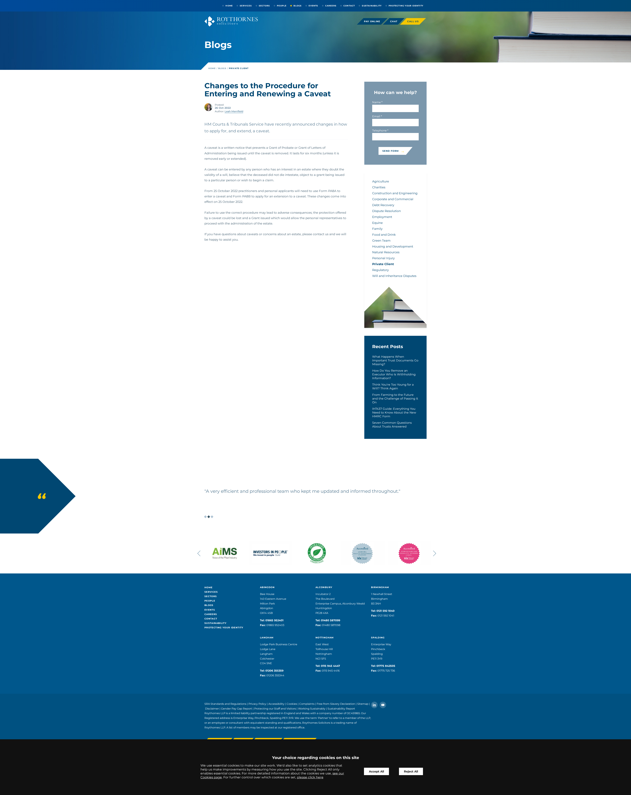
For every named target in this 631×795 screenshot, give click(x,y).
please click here (310, 777)
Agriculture (380, 181)
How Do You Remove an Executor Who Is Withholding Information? (394, 374)
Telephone (379, 130)
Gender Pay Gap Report (236, 708)
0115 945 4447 (330, 665)
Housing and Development (392, 246)
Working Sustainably (311, 708)
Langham (267, 637)
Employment (382, 217)
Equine (377, 223)
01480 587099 (330, 620)
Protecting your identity (406, 5)
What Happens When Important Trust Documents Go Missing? (395, 360)
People (281, 5)
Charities (378, 187)
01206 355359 (274, 670)
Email (376, 116)
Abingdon (267, 587)
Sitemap (362, 703)
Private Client (239, 68)
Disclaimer (212, 708)
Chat (393, 21)
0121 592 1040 (385, 610)
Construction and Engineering (395, 193)
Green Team (381, 240)
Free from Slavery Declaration (336, 703)
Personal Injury (383, 258)
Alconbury (324, 587)
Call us (413, 21)
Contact (349, 5)
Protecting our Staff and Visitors (275, 708)
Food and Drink (384, 235)
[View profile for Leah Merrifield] (208, 107)
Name (376, 102)
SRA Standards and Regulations (225, 703)
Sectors (264, 5)
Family (377, 229)
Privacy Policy (257, 703)
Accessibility (276, 703)
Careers (330, 5)
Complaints (307, 703)
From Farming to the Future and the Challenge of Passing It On (395, 398)
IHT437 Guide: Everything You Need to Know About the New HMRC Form (394, 412)
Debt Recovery (383, 205)
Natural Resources (385, 252)
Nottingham (325, 637)
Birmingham (380, 587)
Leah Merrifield (234, 111)
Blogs (297, 5)
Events (313, 5)
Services (246, 5)
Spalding (378, 637)
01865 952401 (274, 620)
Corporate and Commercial (392, 199)
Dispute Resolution (386, 211)
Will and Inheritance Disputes (394, 276)
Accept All (376, 771)
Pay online (372, 21)
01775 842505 (385, 665)
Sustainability (372, 5)
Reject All (411, 771)
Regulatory (380, 270)
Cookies (292, 703)
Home (229, 5)
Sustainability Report (341, 708)
